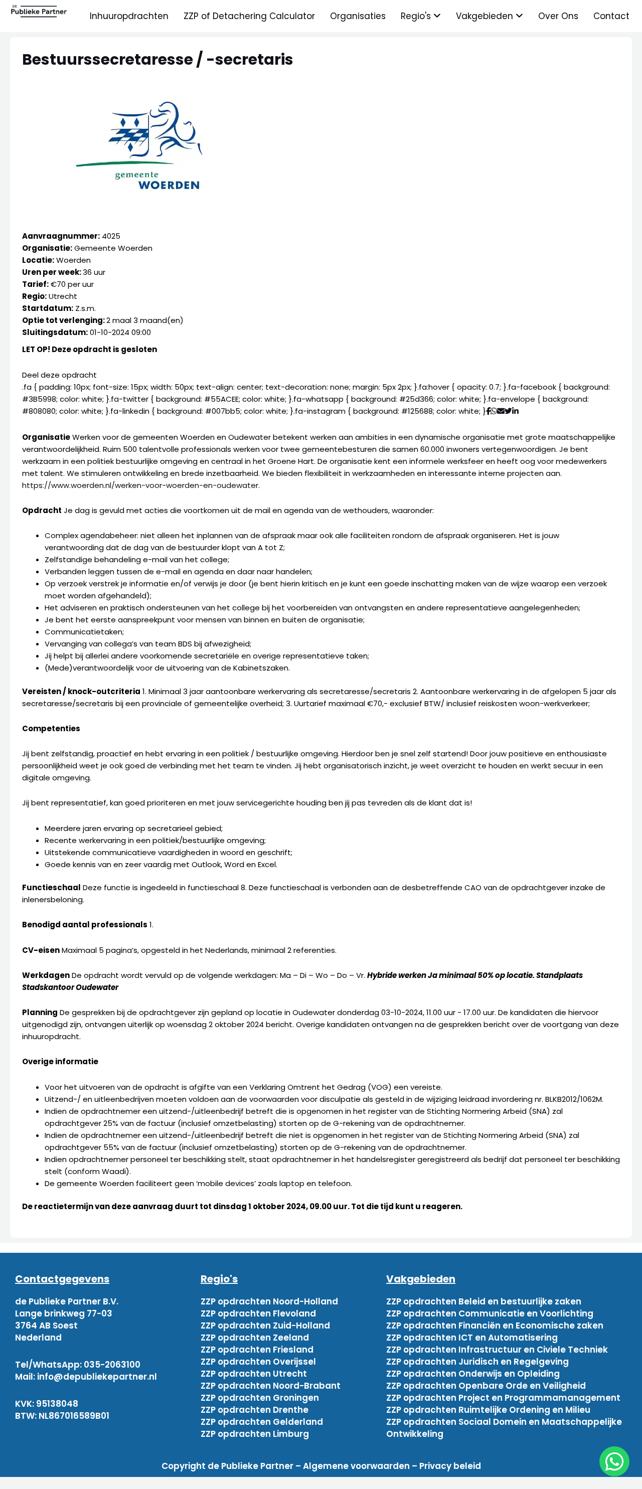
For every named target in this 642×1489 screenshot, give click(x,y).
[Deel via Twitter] (508, 411)
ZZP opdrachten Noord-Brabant (271, 1386)
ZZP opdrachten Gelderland (262, 1422)
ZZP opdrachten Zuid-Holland (265, 1325)
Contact (611, 16)
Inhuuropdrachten (129, 16)
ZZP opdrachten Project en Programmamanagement (503, 1398)
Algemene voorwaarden (356, 1466)
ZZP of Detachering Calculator (249, 16)
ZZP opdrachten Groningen (260, 1398)
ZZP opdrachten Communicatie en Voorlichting (489, 1313)
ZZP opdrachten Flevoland (258, 1313)
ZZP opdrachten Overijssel (258, 1362)
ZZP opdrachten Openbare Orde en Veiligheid (486, 1386)
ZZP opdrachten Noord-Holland (269, 1301)
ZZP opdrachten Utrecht (254, 1374)
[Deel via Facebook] (488, 411)
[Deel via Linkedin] (517, 411)
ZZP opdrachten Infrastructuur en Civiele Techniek (497, 1350)
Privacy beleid (450, 1466)
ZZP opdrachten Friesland (257, 1350)
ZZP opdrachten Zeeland (255, 1338)
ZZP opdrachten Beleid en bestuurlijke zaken (483, 1301)
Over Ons (558, 16)
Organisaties (358, 16)
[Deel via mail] (501, 411)
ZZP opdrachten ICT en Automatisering (472, 1338)
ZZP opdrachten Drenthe (254, 1410)
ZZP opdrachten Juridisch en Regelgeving (477, 1362)
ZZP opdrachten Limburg (255, 1434)
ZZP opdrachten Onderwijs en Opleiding (473, 1374)
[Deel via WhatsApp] (494, 411)
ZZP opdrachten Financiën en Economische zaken (494, 1325)
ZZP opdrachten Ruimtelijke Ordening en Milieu (488, 1410)
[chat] (614, 1461)
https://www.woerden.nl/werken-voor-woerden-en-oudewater (140, 485)
